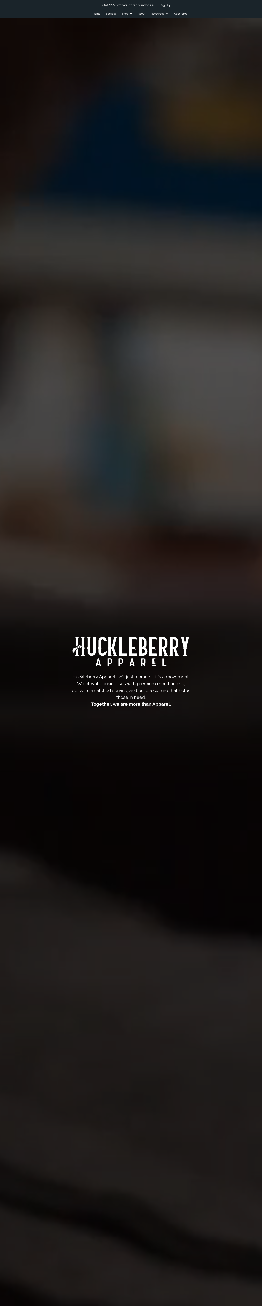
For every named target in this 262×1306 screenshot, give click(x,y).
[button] (130, 13)
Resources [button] (158, 13)
